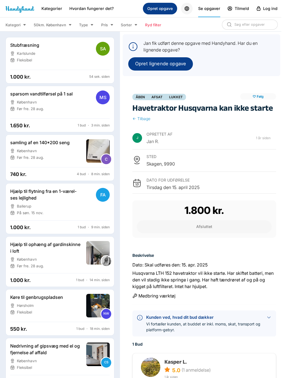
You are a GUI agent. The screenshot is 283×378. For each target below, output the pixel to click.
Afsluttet (204, 226)
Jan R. (152, 141)
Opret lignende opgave (160, 63)
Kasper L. (175, 362)
